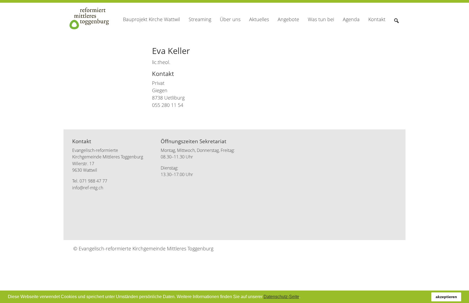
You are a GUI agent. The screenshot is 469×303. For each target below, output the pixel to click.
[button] (302, 297)
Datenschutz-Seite (281, 296)
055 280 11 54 (167, 105)
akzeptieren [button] (446, 297)
